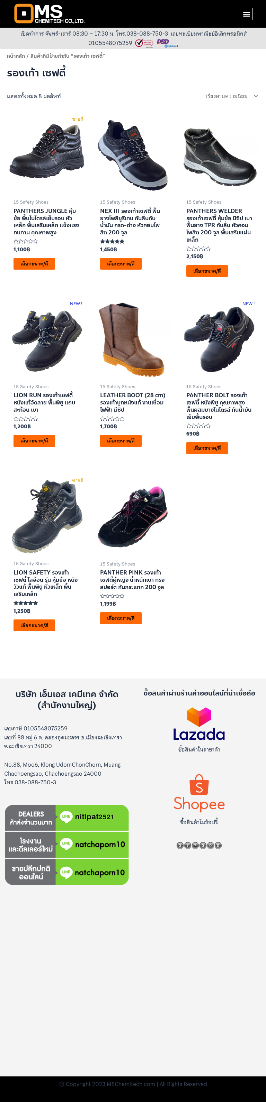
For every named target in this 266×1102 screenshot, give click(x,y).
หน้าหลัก (16, 56)
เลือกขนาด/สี (34, 264)
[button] (247, 14)
